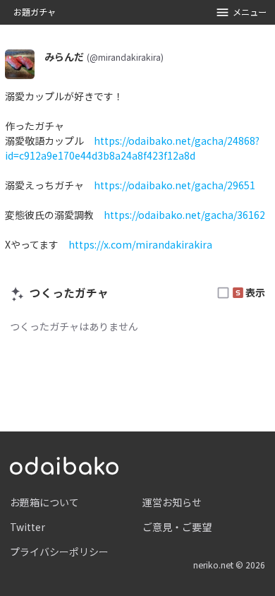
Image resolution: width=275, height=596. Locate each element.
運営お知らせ (172, 502)
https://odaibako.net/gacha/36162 (184, 215)
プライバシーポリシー (59, 551)
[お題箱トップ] (64, 464)
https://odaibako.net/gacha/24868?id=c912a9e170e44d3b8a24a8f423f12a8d (132, 147)
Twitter (27, 527)
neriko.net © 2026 (229, 565)
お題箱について (44, 502)
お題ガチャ (34, 12)
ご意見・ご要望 (177, 527)
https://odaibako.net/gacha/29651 (174, 185)
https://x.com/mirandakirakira (140, 244)
